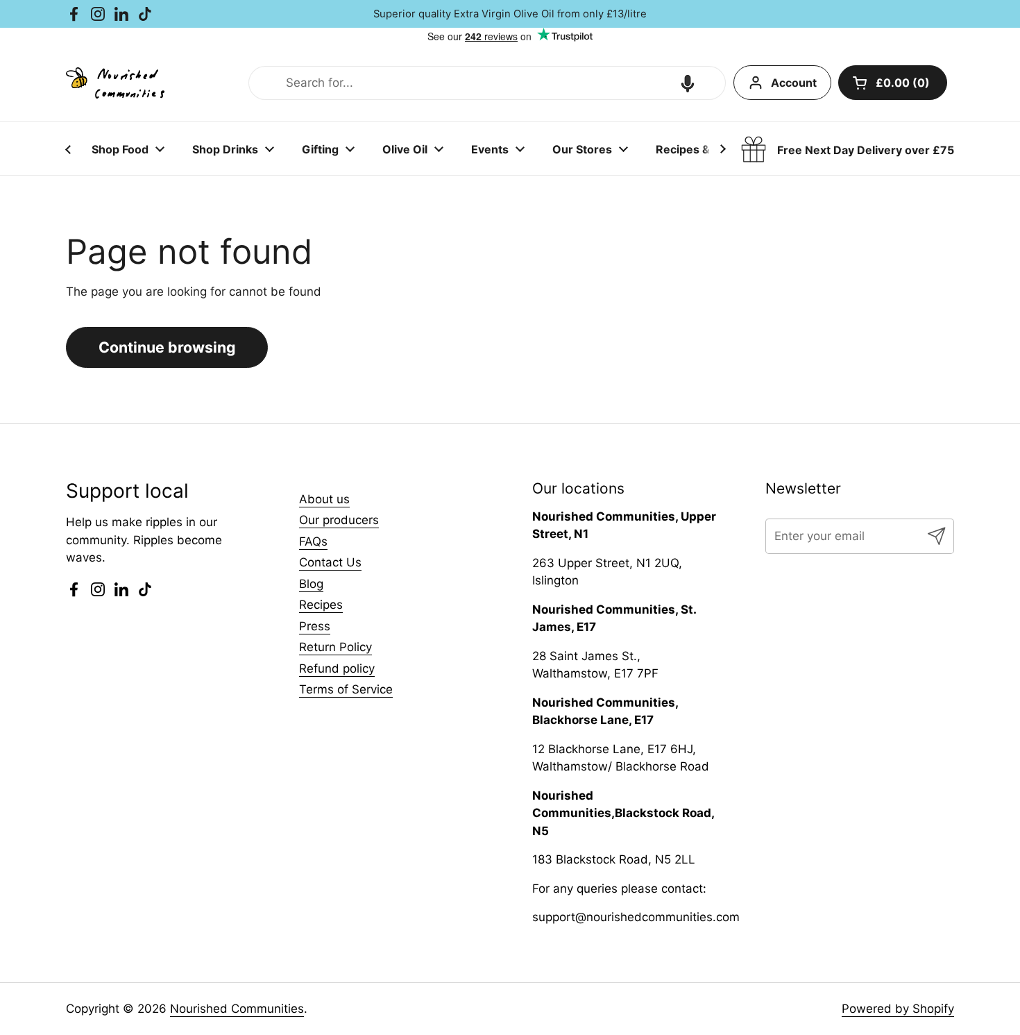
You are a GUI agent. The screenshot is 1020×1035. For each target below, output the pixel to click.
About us (324, 499)
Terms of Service (346, 689)
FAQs (313, 541)
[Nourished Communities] (115, 83)
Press (314, 626)
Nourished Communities (237, 1009)
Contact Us (330, 562)
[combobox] (487, 83)
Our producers (339, 520)
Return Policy (335, 647)
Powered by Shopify (898, 1009)
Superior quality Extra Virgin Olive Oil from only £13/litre (510, 13)
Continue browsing (167, 347)
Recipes (321, 605)
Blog (311, 584)
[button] (687, 83)
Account (794, 83)
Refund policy (337, 668)
